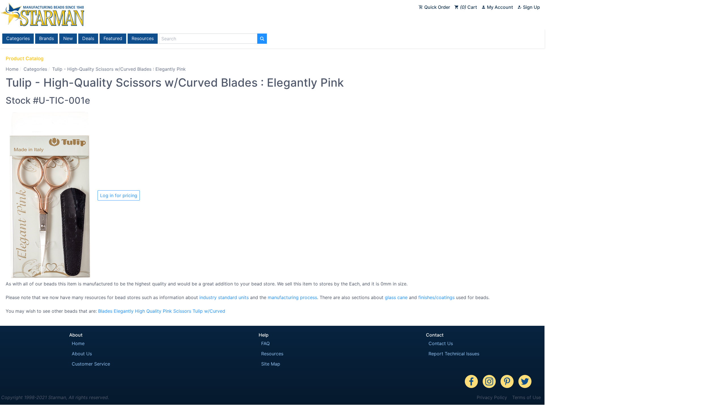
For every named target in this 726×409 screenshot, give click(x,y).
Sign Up (531, 7)
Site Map (270, 364)
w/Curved (214, 311)
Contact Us (441, 343)
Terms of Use (526, 397)
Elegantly (124, 311)
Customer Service (91, 364)
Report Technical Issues (454, 353)
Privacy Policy (492, 397)
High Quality (148, 311)
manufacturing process (292, 297)
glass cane (396, 297)
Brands (46, 38)
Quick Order (436, 7)
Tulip (198, 311)
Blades (105, 311)
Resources (143, 38)
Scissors (182, 311)
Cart (469, 7)
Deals (88, 38)
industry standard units (224, 297)
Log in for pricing (118, 195)
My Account (499, 7)
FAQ (265, 343)
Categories (18, 38)
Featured (113, 38)
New (68, 38)
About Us (82, 353)
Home (12, 69)
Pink (167, 311)
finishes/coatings (436, 297)
